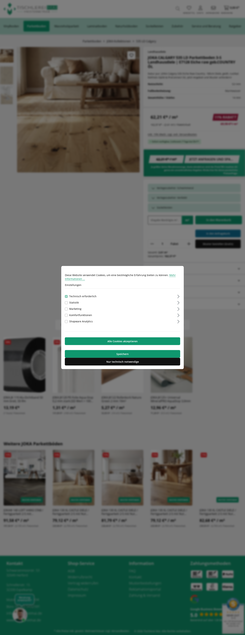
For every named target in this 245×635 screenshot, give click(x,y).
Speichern (122, 354)
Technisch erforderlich (82, 296)
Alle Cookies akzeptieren (122, 341)
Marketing (75, 308)
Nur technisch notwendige (122, 361)
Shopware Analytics (81, 321)
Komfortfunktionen (80, 315)
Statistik (74, 302)
